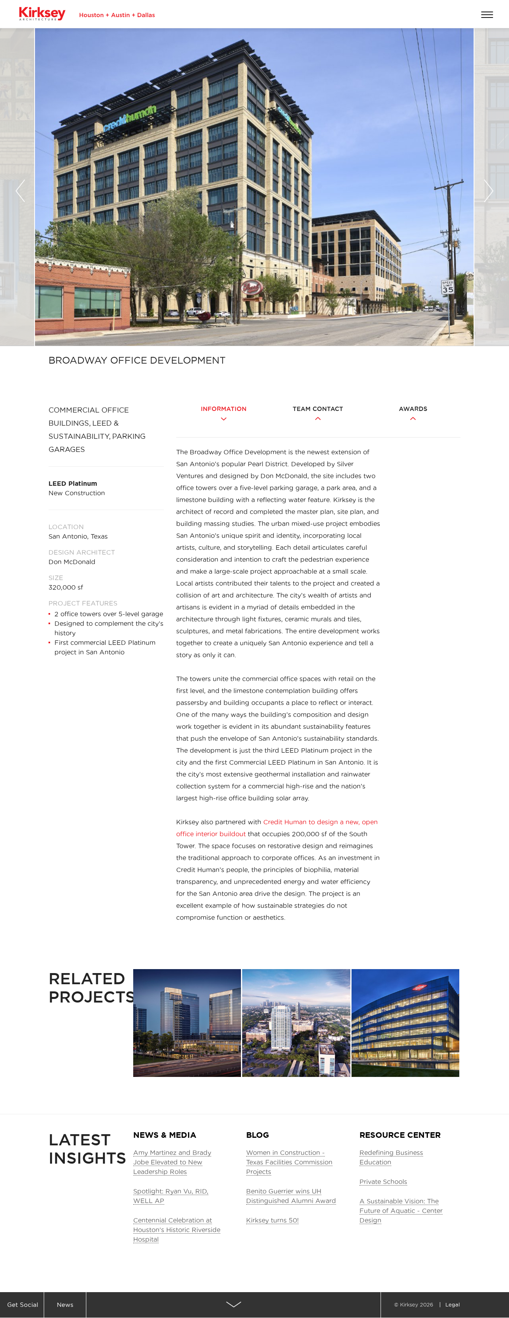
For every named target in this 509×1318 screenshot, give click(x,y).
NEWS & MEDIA (164, 1134)
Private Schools (383, 1181)
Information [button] (224, 409)
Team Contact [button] (318, 409)
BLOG (257, 1134)
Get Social (22, 1304)
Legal (452, 1304)
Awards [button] (413, 409)
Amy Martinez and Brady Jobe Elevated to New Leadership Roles (172, 1162)
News (65, 1304)
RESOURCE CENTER (400, 1134)
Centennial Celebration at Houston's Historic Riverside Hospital (176, 1230)
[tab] (223, 420)
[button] (20, 189)
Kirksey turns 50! (272, 1220)
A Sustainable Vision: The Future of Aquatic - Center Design (401, 1210)
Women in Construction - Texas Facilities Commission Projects (289, 1162)
